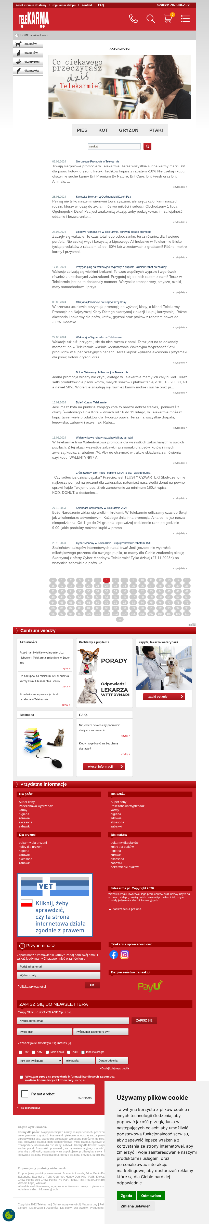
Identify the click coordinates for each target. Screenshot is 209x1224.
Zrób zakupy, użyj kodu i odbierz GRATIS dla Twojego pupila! (113, 472)
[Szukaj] (149, 19)
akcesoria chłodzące (55, 1138)
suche (21, 1148)
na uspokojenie (68, 1151)
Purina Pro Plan (58, 1179)
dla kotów (31, 52)
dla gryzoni (32, 61)
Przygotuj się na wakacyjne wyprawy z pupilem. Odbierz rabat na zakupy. (121, 266)
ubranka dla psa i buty (47, 1145)
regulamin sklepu (64, 5)
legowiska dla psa (35, 1141)
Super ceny (27, 802)
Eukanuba (24, 1176)
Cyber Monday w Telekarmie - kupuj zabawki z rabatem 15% (113, 543)
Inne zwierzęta (94, 1051)
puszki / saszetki (38, 1148)
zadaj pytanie (157, 696)
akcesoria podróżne (81, 1138)
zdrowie (24, 818)
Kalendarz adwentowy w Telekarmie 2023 (101, 507)
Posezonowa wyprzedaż (36, 806)
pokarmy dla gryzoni (33, 843)
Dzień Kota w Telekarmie (91, 402)
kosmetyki (56, 1135)
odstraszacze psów (92, 1135)
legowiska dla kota (29, 1154)
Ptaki (75, 1051)
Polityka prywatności (32, 986)
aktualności (40, 35)
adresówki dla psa (29, 1138)
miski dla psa (82, 1141)
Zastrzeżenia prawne (126, 909)
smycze (86, 1154)
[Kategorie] (184, 19)
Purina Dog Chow (37, 1179)
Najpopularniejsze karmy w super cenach (67, 1132)
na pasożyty (50, 1151)
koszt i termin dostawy (31, 5)
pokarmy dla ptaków (124, 843)
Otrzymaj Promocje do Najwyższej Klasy (101, 302)
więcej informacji (100, 766)
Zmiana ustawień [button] (136, 1206)
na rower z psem (102, 1141)
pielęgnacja (72, 1135)
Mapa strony (89, 1204)
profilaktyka (86, 1151)
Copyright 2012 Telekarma (34, 1204)
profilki (192, 624)
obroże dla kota (70, 1154)
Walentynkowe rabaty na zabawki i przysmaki (104, 437)
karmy (23, 810)
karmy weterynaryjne (78, 1148)
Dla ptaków (81, 1207)
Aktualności (28, 642)
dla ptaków (31, 70)
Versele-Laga (26, 1183)
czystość (42, 1135)
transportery (25, 1145)
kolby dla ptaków (122, 847)
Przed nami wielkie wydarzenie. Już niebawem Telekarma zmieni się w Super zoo (45, 657)
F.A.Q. (83, 715)
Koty (39, 1051)
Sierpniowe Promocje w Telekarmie (97, 161)
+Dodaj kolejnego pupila (114, 1068)
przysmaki (56, 1148)
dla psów (30, 43)
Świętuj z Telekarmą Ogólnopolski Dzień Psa (103, 196)
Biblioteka (27, 715)
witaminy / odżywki (29, 1151)
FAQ (101, 5)
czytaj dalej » (180, 187)
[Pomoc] (132, 19)
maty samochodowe (59, 1141)
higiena (24, 814)
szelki (96, 1154)
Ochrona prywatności (66, 1204)
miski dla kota (50, 1154)
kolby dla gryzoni (30, 847)
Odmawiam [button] (151, 1195)
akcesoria (25, 822)
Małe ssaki (57, 1051)
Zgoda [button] (126, 1195)
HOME (24, 35)
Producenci (97, 1207)
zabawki (24, 826)
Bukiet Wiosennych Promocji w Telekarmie (102, 372)
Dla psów (66, 1207)
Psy (26, 1051)
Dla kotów (52, 1207)
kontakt (87, 5)
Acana (67, 1173)
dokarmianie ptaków (125, 867)
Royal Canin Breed (97, 1179)
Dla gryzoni (36, 1207)
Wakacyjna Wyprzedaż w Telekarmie (99, 337)
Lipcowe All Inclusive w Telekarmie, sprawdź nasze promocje (113, 231)
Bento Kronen (101, 1173)
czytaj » (66, 668)
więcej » (80, 1080)
